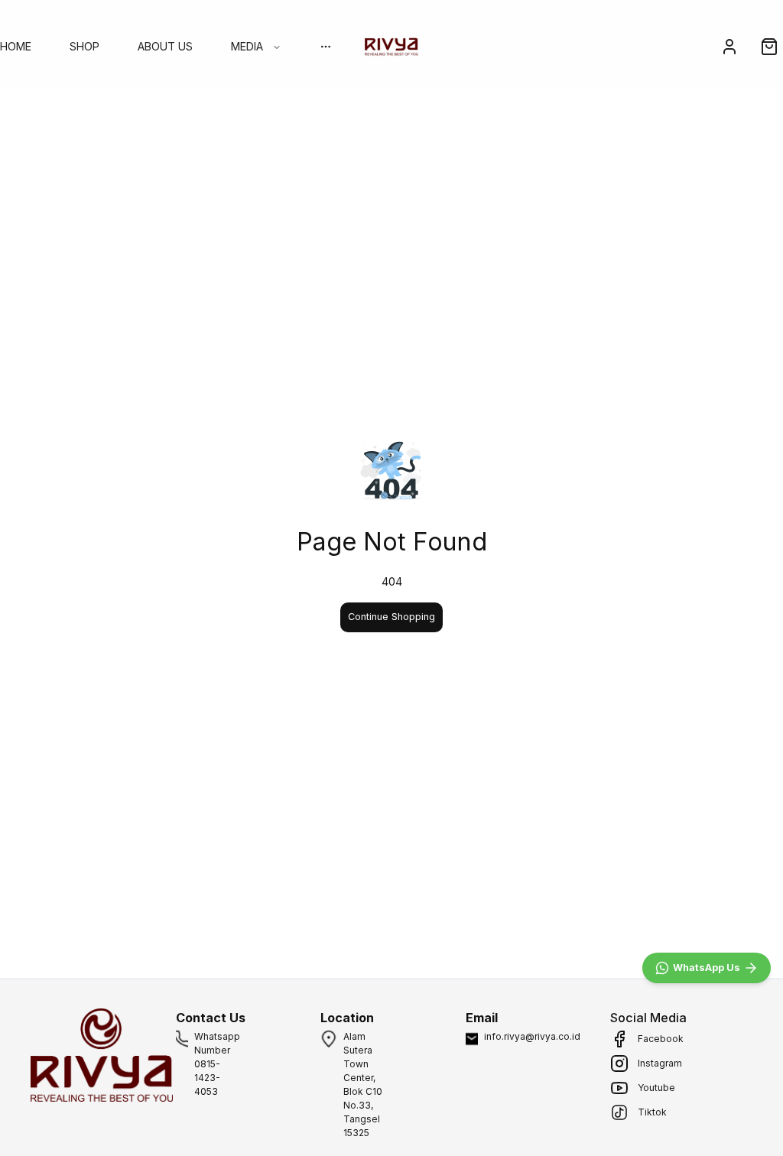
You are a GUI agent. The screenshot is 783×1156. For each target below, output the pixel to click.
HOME (15, 46)
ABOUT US (165, 46)
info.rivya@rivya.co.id (532, 1036)
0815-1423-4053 (207, 1077)
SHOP (84, 46)
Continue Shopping (391, 616)
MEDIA (247, 46)
